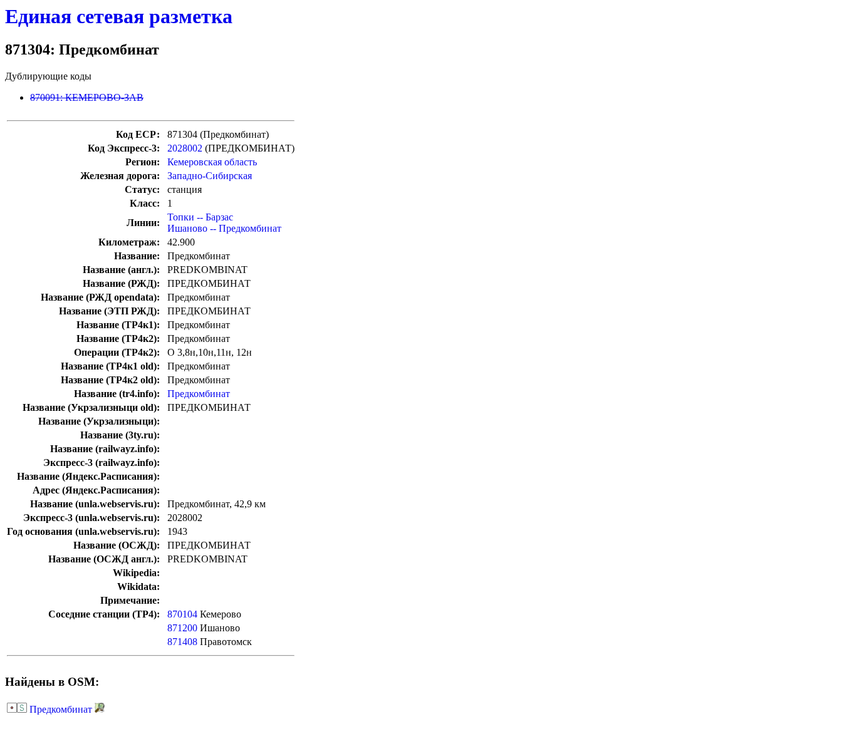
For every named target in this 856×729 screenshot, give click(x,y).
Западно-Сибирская (209, 175)
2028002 (184, 148)
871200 (182, 628)
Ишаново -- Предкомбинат (224, 228)
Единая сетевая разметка (118, 16)
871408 (182, 641)
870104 (182, 614)
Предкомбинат (198, 393)
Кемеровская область (212, 162)
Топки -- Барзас (200, 217)
